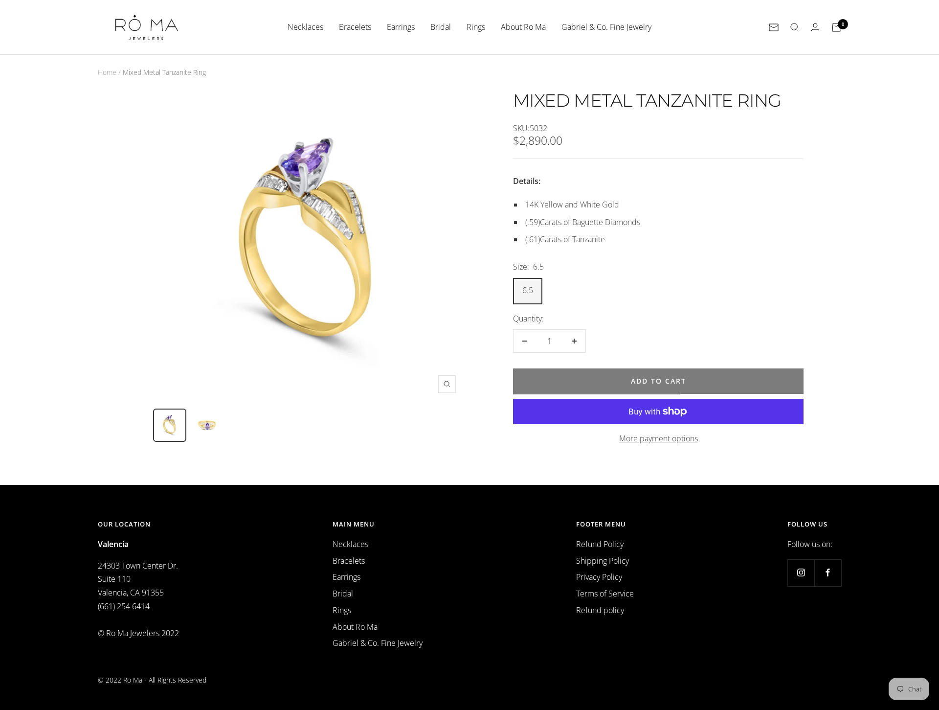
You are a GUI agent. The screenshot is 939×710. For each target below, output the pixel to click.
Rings (476, 27)
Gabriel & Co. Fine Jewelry (606, 27)
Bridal (440, 27)
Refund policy (600, 610)
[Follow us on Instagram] (800, 572)
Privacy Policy (599, 577)
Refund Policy (600, 544)
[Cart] (836, 27)
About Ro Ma (523, 27)
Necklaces (305, 27)
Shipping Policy (602, 560)
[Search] (794, 27)
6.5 (527, 290)
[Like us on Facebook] (827, 572)
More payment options (658, 438)
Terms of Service (605, 593)
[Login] (815, 27)
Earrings (401, 27)
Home (107, 72)
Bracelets (355, 27)
